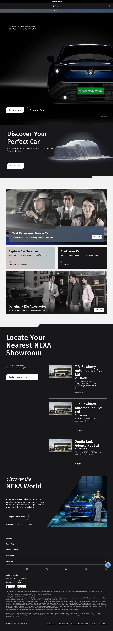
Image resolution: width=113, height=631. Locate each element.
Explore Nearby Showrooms (20, 377)
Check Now (99, 309)
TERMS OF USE (51, 624)
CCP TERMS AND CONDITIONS (79, 624)
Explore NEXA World (17, 517)
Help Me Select (15, 166)
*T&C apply (103, 116)
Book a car (64, 265)
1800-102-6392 (11, 578)
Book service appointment (19, 265)
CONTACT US (103, 624)
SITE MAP (93, 624)
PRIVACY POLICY (63, 624)
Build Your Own (37, 110)
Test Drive (96, 237)
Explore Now (15, 110)
